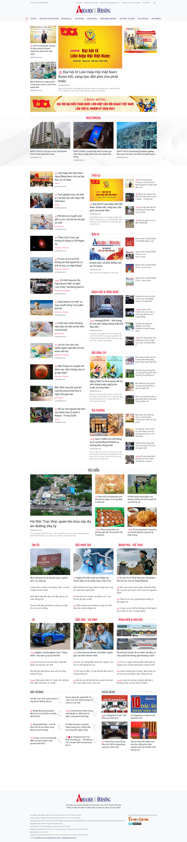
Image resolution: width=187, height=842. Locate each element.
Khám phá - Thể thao (62, 248)
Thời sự (33, 19)
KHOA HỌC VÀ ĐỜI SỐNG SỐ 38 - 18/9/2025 (145, 279)
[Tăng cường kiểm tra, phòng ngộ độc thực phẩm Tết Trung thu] (109, 517)
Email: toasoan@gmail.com (109, 3)
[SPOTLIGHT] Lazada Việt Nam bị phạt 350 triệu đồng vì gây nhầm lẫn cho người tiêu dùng (92, 154)
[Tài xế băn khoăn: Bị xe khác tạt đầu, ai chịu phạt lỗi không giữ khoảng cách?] (137, 636)
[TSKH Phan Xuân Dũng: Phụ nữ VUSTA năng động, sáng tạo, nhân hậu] (115, 730)
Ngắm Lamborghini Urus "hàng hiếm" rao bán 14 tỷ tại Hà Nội (48, 654)
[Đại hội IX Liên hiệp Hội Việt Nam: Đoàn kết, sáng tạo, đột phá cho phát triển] (90, 47)
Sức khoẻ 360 (143, 19)
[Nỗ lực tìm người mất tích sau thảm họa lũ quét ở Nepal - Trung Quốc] (41, 414)
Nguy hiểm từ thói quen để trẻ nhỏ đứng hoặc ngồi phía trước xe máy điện (106, 384)
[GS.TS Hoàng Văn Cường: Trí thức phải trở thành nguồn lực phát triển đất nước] (43, 34)
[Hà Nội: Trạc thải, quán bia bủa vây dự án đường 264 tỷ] (61, 495)
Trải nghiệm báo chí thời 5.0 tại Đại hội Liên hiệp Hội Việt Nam (69, 198)
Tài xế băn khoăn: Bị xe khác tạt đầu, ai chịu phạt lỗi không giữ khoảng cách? (136, 654)
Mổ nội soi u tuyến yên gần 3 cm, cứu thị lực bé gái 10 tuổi (70, 219)
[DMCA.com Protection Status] (134, 823)
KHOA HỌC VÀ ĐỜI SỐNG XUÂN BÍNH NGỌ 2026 (145, 240)
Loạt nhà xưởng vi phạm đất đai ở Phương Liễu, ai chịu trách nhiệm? (135, 681)
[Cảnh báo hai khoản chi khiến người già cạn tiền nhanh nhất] (93, 636)
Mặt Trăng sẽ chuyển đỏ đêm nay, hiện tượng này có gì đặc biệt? (70, 369)
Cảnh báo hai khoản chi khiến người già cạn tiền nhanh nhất (93, 654)
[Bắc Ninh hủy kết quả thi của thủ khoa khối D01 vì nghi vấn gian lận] (41, 393)
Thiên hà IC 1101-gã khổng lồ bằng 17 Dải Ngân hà (69, 241)
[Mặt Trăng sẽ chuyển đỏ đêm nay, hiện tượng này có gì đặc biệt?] (41, 372)
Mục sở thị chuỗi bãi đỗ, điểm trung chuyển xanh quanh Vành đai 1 (43, 740)
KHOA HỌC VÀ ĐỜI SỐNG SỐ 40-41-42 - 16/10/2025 (145, 254)
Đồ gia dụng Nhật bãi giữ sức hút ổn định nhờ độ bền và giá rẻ (145, 458)
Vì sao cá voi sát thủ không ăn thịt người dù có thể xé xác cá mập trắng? (69, 262)
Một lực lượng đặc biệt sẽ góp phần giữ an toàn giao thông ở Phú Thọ (146, 399)
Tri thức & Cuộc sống (138, 819)
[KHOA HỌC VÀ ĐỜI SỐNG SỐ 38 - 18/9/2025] (129, 281)
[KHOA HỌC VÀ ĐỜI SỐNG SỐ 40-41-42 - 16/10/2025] (129, 255)
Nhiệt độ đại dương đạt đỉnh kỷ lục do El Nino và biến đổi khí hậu (43, 713)
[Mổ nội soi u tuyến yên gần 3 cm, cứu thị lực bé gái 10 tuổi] (41, 221)
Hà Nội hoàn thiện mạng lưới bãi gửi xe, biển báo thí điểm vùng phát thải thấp (79, 713)
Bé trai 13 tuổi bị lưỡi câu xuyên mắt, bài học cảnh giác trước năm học (93, 681)
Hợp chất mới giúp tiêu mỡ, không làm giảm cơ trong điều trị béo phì (109, 499)
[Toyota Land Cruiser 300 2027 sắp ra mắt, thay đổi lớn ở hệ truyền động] (129, 312)
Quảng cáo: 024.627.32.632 (130, 3)
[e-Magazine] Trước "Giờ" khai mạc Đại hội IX (114, 716)
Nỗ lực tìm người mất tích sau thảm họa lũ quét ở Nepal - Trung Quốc (70, 412)
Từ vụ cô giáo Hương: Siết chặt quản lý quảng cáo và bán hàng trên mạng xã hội (136, 663)
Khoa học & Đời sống (93, 9)
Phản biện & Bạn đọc (108, 19)
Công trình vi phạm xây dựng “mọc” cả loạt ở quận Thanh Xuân (49, 588)
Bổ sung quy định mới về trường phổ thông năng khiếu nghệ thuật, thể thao (145, 359)
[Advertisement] (93, 768)
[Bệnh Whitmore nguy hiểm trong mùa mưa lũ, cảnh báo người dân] (43, 70)
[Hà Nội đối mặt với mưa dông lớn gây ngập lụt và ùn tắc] (129, 210)
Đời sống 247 (66, 19)
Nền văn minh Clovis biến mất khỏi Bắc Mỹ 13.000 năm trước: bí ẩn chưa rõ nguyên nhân (137, 590)
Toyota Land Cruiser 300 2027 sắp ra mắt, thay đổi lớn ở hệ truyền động (145, 313)
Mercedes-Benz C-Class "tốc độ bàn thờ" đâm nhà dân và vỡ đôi (49, 681)
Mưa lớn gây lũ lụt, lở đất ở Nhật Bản (145, 221)
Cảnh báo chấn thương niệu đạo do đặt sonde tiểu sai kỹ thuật (69, 326)
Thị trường (79, 19)
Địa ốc (35, 545)
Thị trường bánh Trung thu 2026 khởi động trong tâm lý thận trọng (142, 532)
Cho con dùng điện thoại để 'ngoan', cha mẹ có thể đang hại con (93, 663)
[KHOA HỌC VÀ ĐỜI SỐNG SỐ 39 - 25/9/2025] (129, 268)
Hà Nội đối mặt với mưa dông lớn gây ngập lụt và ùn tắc (145, 209)
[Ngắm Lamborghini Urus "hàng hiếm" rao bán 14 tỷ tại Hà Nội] (50, 636)
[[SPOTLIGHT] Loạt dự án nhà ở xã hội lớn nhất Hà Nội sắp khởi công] (50, 135)
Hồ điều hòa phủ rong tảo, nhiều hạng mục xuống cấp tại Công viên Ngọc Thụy (78, 727)
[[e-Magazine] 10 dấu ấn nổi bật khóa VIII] (144, 704)
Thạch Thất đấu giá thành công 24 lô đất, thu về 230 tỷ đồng (49, 606)
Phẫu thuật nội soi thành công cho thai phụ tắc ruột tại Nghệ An (92, 606)
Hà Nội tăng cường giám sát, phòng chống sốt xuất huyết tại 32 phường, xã (145, 372)
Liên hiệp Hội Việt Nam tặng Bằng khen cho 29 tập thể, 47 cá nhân (69, 176)
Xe (33, 619)
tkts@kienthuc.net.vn (69, 838)
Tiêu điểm (93, 470)
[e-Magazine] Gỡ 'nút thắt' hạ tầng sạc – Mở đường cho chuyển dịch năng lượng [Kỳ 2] (79, 741)
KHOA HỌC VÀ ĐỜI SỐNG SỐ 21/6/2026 (105, 264)
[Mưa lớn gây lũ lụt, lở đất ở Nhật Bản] (129, 223)
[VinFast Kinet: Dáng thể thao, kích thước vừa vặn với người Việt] (129, 446)
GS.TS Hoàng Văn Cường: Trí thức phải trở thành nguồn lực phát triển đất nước (43, 50)
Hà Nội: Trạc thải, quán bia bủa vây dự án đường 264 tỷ (60, 523)
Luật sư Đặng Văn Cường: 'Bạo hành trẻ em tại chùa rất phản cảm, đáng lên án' (136, 672)
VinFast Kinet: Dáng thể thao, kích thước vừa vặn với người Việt (145, 445)
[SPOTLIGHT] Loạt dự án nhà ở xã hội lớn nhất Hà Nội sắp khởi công (48, 152)
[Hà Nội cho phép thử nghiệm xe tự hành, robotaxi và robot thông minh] (129, 327)
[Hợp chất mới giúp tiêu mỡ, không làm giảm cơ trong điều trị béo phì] (109, 484)
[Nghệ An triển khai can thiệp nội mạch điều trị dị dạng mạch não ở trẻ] (93, 561)
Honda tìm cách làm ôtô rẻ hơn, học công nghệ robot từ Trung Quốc (145, 298)
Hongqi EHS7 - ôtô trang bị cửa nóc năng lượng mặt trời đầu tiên (106, 323)
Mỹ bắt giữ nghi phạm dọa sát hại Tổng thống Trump (48, 672)
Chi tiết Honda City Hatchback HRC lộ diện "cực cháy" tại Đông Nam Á (69, 283)
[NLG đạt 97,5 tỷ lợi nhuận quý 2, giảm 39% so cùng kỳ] (50, 561)
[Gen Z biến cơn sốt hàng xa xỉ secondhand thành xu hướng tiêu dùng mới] (106, 425)
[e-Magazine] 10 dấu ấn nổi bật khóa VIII (143, 716)
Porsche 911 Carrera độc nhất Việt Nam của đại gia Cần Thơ (48, 663)
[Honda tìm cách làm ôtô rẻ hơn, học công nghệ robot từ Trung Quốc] (129, 299)
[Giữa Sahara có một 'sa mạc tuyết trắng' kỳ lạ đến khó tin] (41, 307)
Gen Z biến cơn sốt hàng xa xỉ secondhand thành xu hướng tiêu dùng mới (106, 442)
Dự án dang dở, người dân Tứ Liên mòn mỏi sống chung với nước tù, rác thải (79, 700)
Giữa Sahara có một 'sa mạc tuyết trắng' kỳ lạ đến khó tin (69, 305)
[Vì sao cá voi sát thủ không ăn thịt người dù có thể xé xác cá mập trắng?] (41, 264)
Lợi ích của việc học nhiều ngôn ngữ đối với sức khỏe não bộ (69, 348)
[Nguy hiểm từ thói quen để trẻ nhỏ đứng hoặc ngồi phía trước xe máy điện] (106, 367)
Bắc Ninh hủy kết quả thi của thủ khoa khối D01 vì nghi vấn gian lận (68, 391)
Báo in (95, 234)
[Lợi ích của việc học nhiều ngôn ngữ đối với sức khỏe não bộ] (41, 350)
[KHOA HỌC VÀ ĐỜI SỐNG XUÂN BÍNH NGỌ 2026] (129, 242)
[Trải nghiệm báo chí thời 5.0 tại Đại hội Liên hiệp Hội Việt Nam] (41, 200)
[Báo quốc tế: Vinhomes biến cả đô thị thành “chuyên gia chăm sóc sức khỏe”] (129, 418)
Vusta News (108, 692)
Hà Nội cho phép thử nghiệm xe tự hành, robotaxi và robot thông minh (145, 327)
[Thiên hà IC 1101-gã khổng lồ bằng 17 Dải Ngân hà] (41, 243)
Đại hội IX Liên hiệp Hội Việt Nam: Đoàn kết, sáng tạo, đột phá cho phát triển (88, 76)
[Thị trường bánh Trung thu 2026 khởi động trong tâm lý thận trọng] (142, 517)
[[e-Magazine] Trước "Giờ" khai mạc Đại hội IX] (115, 704)
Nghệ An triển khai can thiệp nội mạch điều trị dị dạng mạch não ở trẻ (92, 579)
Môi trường (92, 19)
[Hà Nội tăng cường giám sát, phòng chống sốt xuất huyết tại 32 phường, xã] (129, 373)
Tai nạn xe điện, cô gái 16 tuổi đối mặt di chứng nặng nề (93, 672)
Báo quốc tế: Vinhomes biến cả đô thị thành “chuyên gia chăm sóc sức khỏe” (146, 418)
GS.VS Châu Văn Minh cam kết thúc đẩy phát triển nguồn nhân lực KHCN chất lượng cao (143, 745)
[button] (148, 692)
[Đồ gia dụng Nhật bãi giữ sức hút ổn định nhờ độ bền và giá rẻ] (129, 459)
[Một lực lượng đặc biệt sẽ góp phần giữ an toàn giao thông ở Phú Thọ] (129, 399)
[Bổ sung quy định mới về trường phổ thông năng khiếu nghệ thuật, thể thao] (129, 360)
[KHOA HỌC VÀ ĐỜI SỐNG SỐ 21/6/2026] (106, 249)
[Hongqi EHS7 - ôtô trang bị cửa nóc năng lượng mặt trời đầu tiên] (106, 306)
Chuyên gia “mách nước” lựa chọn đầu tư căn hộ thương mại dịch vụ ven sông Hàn (145, 432)
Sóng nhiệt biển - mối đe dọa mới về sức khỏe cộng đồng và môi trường (42, 727)
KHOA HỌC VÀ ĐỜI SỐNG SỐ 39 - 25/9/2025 (145, 266)
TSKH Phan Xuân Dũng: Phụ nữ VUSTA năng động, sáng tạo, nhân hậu (114, 744)
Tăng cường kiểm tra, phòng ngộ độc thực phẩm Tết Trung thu (109, 532)
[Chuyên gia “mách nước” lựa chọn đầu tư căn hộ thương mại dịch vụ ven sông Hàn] (129, 432)
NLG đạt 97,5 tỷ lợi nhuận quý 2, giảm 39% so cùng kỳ (49, 579)
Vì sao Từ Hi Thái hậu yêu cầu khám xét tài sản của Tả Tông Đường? (136, 579)
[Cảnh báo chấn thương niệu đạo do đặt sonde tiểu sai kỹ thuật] (41, 329)
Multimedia (156, 19)
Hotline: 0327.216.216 (91, 3)
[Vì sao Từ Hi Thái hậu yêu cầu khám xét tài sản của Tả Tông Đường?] (137, 561)
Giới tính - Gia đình (127, 19)
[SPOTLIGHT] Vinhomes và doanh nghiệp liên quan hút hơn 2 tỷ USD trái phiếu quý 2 (136, 152)
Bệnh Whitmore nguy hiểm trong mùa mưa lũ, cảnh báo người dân (43, 84)
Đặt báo (79, 3)
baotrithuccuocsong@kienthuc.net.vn (48, 838)
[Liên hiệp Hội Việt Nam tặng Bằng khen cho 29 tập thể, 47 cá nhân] (41, 179)
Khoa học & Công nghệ (48, 19)
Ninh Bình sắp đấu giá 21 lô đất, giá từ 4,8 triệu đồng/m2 (49, 597)
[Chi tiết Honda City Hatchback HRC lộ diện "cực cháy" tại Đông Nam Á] (41, 286)
